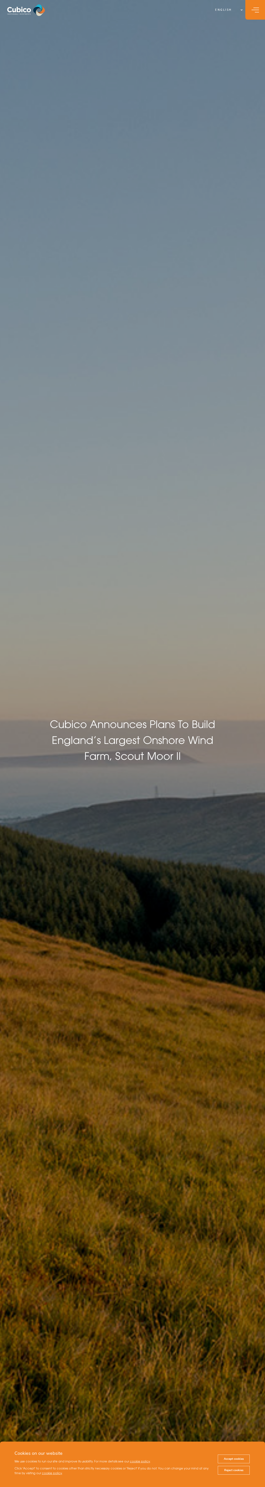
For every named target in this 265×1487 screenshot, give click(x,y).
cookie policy (140, 1461)
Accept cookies (234, 1459)
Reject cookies (233, 1470)
